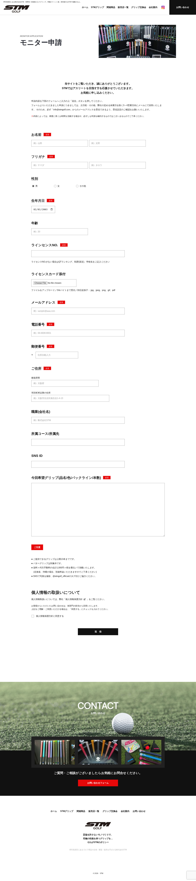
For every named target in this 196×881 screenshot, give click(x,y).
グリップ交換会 (138, 7)
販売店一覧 (123, 7)
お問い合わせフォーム (98, 783)
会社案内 (153, 7)
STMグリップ (97, 7)
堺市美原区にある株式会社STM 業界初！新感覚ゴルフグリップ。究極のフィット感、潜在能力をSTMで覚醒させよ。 (42, 2)
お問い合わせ (182, 7)
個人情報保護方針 (74, 599)
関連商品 (111, 7)
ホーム (85, 7)
